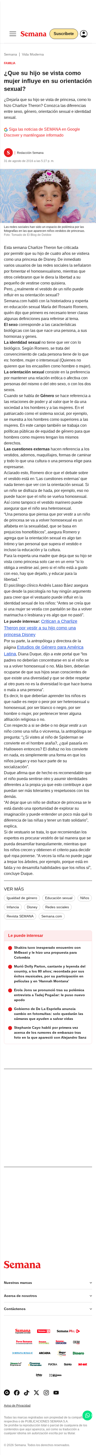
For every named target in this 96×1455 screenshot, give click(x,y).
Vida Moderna (33, 54)
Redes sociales (57, 907)
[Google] (7, 1393)
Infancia (13, 907)
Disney (32, 907)
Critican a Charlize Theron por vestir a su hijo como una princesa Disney (40, 628)
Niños (84, 898)
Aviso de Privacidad (22, 1406)
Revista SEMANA (20, 916)
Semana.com (51, 916)
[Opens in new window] (17, 1393)
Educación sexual (58, 898)
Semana (10, 54)
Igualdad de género (22, 898)
